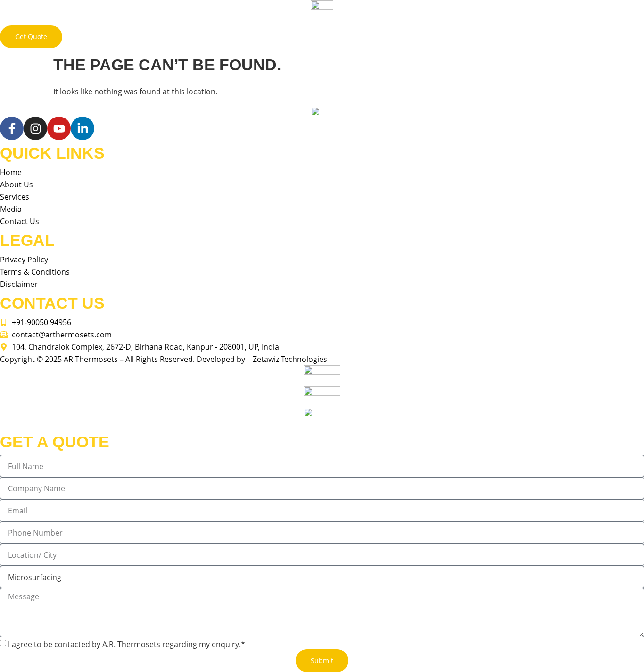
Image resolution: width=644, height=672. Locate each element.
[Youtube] (59, 128)
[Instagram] (35, 128)
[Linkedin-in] (82, 128)
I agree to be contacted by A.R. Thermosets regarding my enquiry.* (126, 644)
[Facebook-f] (12, 128)
